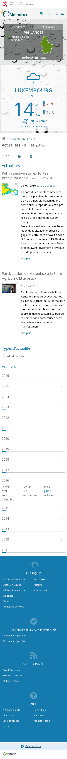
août (4, 495)
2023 (5, 407)
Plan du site (40, 715)
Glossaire (8, 715)
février (27, 486)
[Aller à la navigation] (62, 13)
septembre (30, 495)
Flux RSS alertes (11, 670)
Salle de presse (46, 185)
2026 (5, 375)
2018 (5, 459)
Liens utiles (40, 709)
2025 (5, 386)
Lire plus (26, 258)
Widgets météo (11, 681)
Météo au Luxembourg (15, 579)
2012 (5, 539)
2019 (5, 449)
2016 (25, 138)
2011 (5, 550)
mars (47, 486)
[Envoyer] (31, 156)
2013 (5, 529)
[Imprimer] (19, 156)
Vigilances (8, 595)
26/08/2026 (48, 27)
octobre (49, 495)
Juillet (33, 138)
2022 (5, 417)
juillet (47, 491)
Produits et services (13, 606)
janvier (6, 486)
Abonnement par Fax (14, 641)
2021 (5, 428)
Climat (6, 601)
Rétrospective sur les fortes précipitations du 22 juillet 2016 (28, 175)
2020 (5, 438)
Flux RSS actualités (13, 675)
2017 (5, 470)
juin (25, 491)
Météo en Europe (12, 584)
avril (4, 491)
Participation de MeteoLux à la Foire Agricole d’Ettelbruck (32, 276)
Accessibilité (40, 590)
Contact (7, 726)
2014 (5, 518)
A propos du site (11, 709)
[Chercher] (57, 13)
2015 (5, 508)
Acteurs (38, 584)
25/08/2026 (18, 27)
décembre (8, 499)
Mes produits (33, 746)
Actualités (14, 138)
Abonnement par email (15, 635)
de (49, 13)
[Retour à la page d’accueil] (14, 16)
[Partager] (8, 156)
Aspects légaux (42, 720)
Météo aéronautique (14, 590)
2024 (5, 397)
